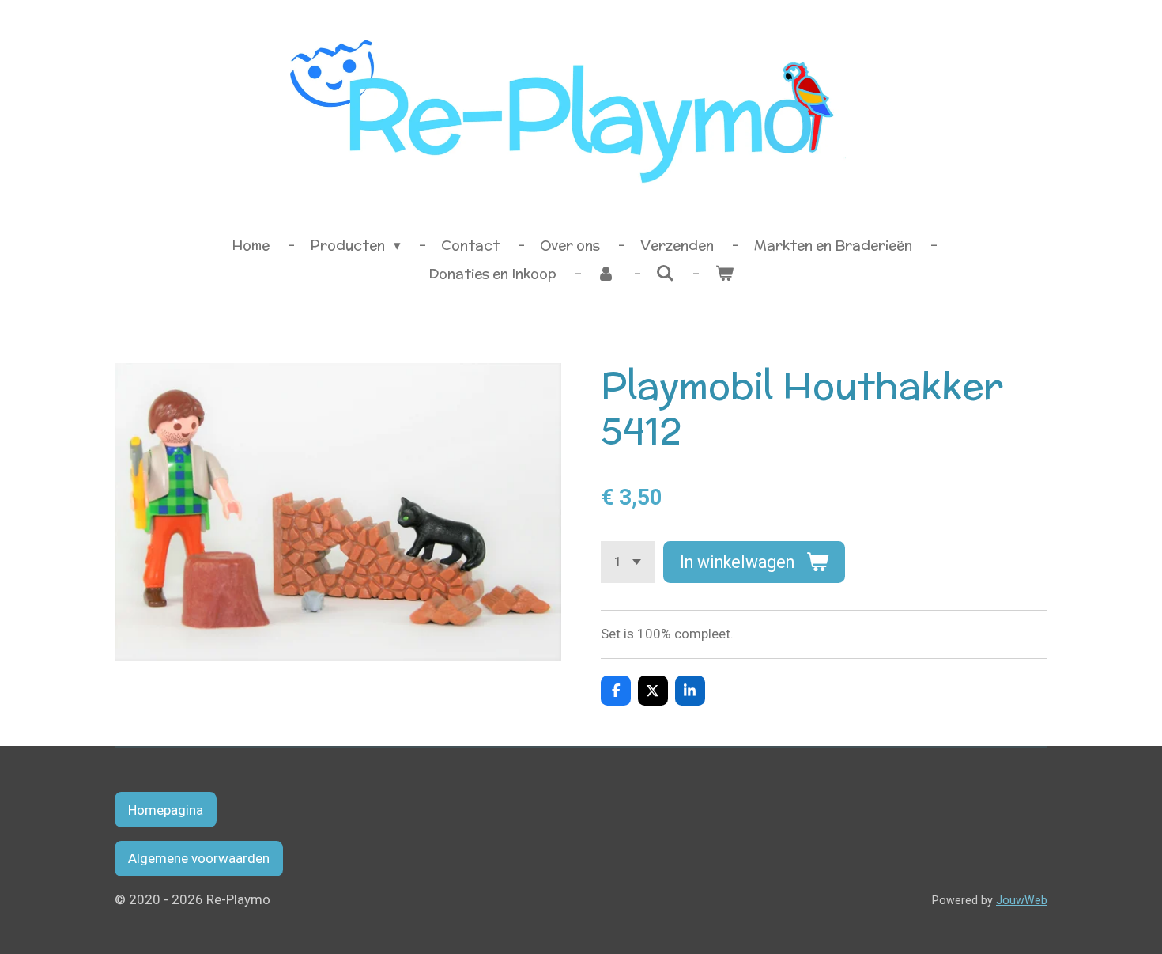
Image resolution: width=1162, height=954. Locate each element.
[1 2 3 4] (628, 562)
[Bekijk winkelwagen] (724, 274)
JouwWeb (1021, 900)
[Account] (606, 274)
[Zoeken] (665, 273)
